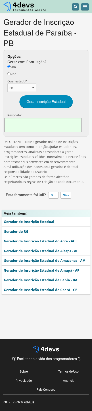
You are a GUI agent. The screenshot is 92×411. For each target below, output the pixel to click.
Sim (13, 67)
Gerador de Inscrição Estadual (29, 221)
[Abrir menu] (85, 6)
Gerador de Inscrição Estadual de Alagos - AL (41, 251)
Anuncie (68, 380)
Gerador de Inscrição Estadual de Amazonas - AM (45, 260)
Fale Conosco (46, 389)
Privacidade (23, 380)
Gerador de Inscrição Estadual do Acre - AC (39, 241)
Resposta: (14, 115)
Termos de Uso (68, 371)
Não (13, 74)
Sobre (24, 371)
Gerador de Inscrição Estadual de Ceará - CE (40, 289)
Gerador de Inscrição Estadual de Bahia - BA (40, 280)
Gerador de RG (16, 231)
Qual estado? (17, 81)
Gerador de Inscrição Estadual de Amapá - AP (41, 270)
